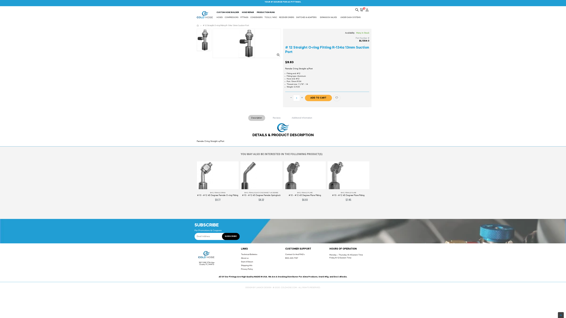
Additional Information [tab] (302, 118)
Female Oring (220, 192)
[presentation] (191, 186)
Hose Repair (248, 12)
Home (198, 25)
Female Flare (307, 192)
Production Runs (266, 12)
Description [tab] (256, 118)
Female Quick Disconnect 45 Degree (263, 192)
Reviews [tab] (277, 118)
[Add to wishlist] (336, 98)
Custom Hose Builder (228, 12)
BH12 (212, 192)
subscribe (231, 236)
